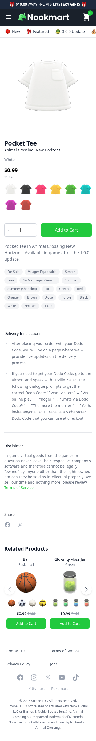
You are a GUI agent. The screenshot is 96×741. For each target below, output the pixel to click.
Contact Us (16, 650)
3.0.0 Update (73, 31)
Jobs (54, 663)
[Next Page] (86, 589)
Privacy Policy (18, 663)
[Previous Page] (9, 589)
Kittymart (36, 688)
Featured (41, 31)
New (16, 31)
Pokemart (59, 688)
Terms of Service (19, 487)
